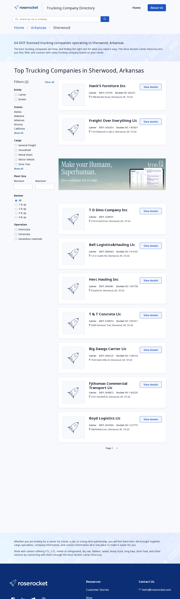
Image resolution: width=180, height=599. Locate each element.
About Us (156, 8)
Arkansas (38, 28)
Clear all (49, 82)
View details (151, 87)
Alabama (19, 116)
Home (137, 8)
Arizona (18, 124)
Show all (18, 132)
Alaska (17, 111)
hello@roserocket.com (156, 590)
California (19, 128)
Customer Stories (97, 590)
